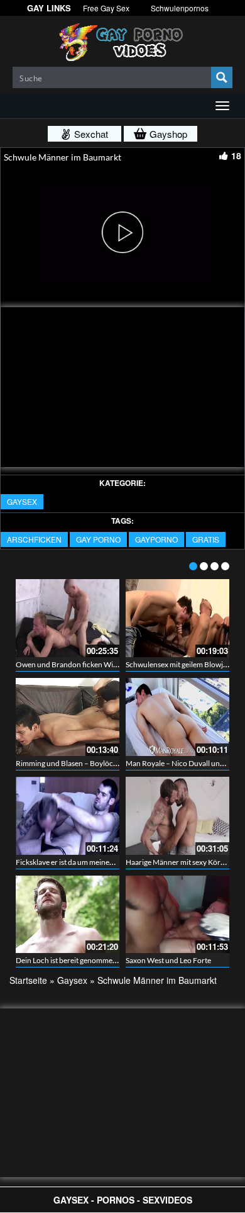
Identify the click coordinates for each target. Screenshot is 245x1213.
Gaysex (22, 501)
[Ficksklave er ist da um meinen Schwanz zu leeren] (67, 816)
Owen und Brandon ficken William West (81, 664)
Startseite (28, 980)
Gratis (205, 539)
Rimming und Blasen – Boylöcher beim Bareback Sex (101, 763)
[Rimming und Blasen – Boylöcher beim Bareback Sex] (67, 717)
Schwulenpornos (180, 7)
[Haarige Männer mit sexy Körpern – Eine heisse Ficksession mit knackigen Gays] (177, 816)
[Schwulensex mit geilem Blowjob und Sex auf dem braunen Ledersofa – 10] (177, 618)
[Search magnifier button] (221, 77)
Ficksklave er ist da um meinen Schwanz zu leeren (96, 862)
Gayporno (156, 539)
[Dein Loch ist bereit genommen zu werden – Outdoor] (67, 915)
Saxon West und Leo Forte (168, 960)
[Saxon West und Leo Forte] (177, 915)
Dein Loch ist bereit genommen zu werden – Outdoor (102, 960)
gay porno (98, 539)
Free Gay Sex (106, 7)
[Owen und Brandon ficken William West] (67, 618)
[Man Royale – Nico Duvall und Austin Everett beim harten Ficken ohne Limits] (177, 717)
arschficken (34, 539)
